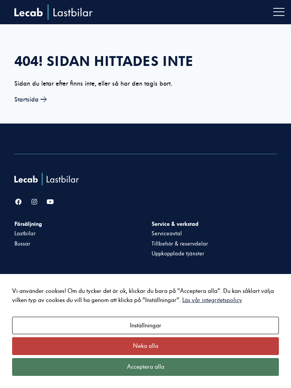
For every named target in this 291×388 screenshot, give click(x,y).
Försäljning (28, 224)
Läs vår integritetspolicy (212, 300)
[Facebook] (18, 202)
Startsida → (30, 99)
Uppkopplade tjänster (178, 253)
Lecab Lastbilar (53, 12)
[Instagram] (34, 202)
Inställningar (145, 325)
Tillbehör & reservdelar (180, 243)
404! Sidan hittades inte (103, 61)
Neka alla (145, 346)
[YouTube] (50, 202)
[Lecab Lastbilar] (47, 179)
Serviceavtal (167, 233)
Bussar (22, 243)
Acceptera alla (145, 367)
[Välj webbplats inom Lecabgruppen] (257, 12)
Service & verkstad (175, 224)
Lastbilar (25, 233)
